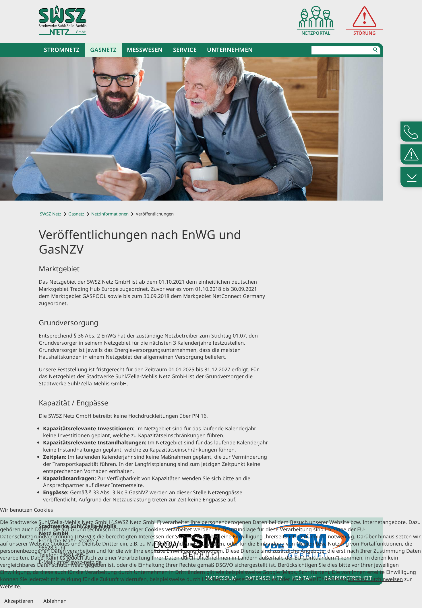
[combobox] (345, 50)
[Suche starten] (375, 50)
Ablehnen (55, 600)
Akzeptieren (18, 600)
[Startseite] (62, 20)
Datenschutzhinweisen (375, 578)
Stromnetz (62, 50)
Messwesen (145, 50)
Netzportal (315, 33)
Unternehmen (230, 50)
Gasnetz (103, 50)
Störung (364, 33)
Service (185, 50)
